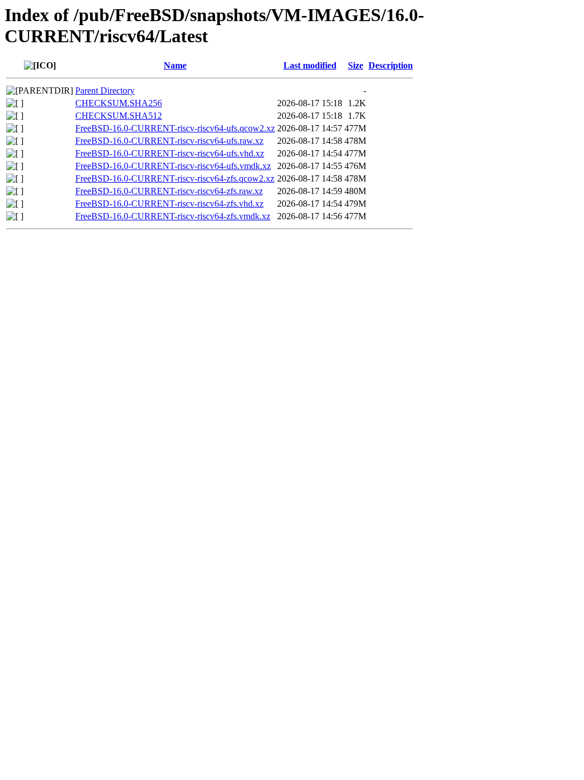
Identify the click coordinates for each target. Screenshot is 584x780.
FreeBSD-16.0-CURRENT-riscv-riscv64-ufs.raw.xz (169, 141)
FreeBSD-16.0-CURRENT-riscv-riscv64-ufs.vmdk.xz (173, 166)
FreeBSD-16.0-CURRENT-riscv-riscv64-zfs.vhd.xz (169, 203)
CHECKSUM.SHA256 (118, 103)
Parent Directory (105, 90)
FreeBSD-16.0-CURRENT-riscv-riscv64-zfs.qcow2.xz (174, 178)
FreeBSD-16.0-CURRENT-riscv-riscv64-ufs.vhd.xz (169, 153)
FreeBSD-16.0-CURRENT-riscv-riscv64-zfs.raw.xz (169, 191)
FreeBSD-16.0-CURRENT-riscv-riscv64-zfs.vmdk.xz (172, 216)
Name (175, 65)
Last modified (309, 65)
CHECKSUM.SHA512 (118, 115)
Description (390, 65)
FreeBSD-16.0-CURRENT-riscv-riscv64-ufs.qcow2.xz (175, 128)
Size (355, 65)
